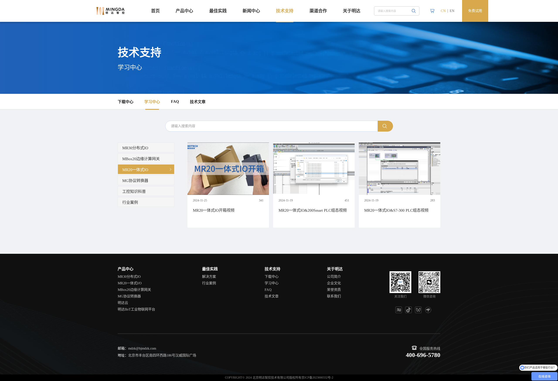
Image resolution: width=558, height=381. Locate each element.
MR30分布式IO (129, 276)
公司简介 (334, 276)
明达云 (123, 303)
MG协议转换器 (129, 296)
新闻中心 (251, 11)
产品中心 (184, 11)
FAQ (175, 101)
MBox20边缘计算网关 (134, 290)
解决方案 (209, 276)
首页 (155, 11)
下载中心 (125, 102)
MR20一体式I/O (130, 283)
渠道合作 (318, 11)
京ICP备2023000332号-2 (317, 377)
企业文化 (334, 283)
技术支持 (284, 11)
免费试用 (475, 11)
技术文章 (198, 102)
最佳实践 (218, 11)
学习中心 (152, 102)
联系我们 (334, 296)
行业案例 (209, 283)
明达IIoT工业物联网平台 (136, 309)
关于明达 (351, 11)
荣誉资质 (334, 290)
